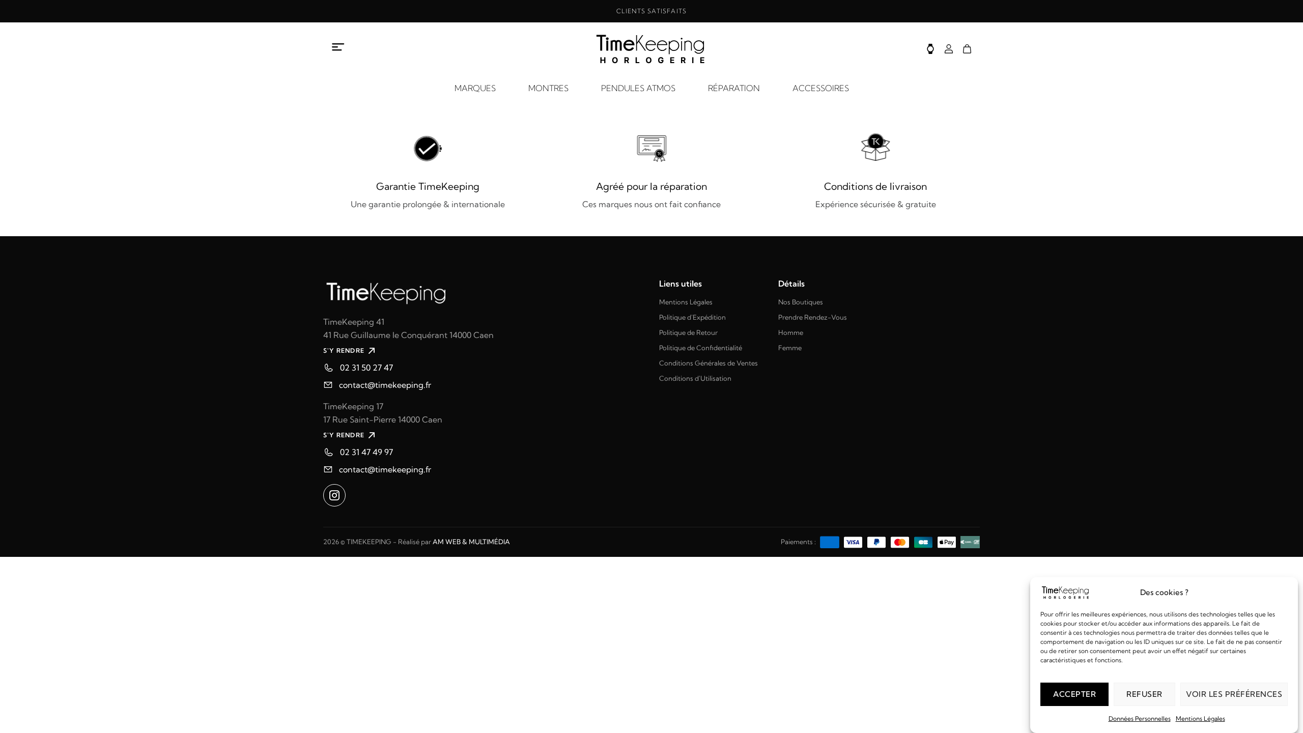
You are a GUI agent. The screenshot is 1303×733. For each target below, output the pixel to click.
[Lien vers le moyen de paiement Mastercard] (900, 541)
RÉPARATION (734, 88)
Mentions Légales (1200, 718)
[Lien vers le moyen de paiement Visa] (853, 541)
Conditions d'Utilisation (695, 378)
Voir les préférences (1234, 694)
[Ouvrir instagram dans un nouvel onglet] (334, 495)
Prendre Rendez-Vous (812, 317)
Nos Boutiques (800, 302)
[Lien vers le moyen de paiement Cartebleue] (923, 541)
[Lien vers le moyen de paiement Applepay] (946, 541)
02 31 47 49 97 (366, 452)
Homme (790, 332)
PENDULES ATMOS (638, 88)
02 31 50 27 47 (366, 367)
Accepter (1074, 694)
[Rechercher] (930, 49)
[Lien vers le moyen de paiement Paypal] (876, 541)
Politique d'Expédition (692, 317)
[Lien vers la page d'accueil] (483, 292)
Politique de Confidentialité (700, 348)
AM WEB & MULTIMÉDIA (471, 542)
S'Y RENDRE (343, 350)
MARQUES (475, 88)
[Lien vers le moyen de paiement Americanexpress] (829, 541)
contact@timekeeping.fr (385, 385)
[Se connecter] (949, 49)
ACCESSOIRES (820, 88)
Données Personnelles (1140, 718)
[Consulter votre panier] (967, 49)
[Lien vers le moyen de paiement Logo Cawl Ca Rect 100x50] (970, 541)
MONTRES (548, 88)
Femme (790, 348)
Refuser (1144, 694)
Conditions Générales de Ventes (708, 363)
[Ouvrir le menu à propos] (338, 47)
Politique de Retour (688, 332)
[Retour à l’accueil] (651, 49)
